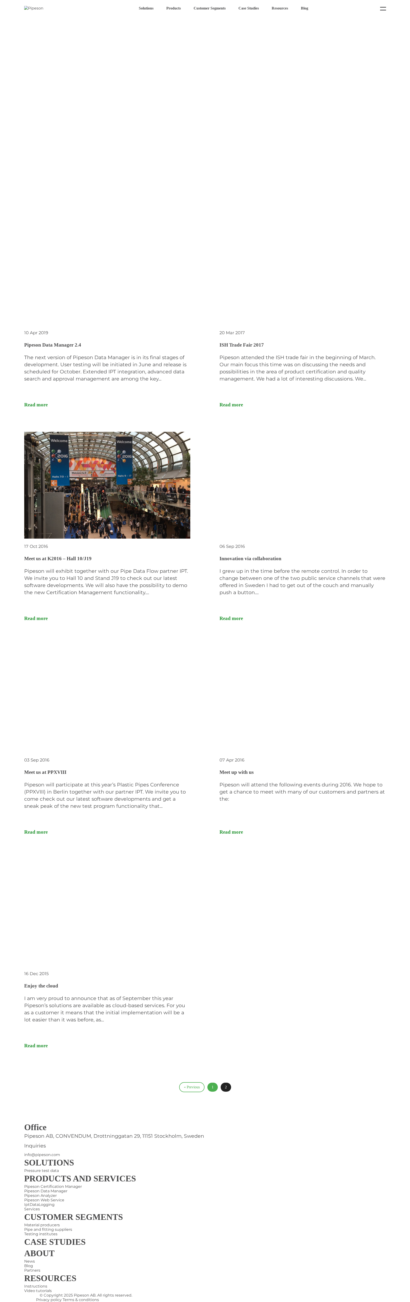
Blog (304, 8)
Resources (280, 8)
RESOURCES (50, 1278)
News (29, 1261)
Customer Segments (210, 8)
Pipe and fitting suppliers (48, 1229)
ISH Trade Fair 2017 (241, 345)
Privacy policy (49, 1299)
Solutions (146, 8)
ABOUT (39, 1253)
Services (32, 1209)
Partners (32, 1270)
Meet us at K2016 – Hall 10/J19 (58, 558)
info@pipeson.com (42, 1154)
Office (35, 1127)
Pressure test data (41, 1170)
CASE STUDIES (55, 1242)
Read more (36, 405)
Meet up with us (236, 772)
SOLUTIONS (49, 1162)
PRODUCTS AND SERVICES (80, 1178)
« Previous (192, 1087)
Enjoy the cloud (41, 986)
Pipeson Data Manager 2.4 (52, 345)
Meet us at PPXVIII (45, 772)
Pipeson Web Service (44, 1200)
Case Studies (248, 8)
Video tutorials (38, 1290)
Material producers (42, 1225)
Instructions (35, 1286)
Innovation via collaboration (250, 558)
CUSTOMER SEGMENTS (73, 1217)
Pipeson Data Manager (45, 1191)
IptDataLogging (39, 1204)
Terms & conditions (81, 1299)
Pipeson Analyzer (40, 1195)
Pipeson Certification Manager (53, 1186)
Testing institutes (40, 1234)
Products (173, 8)
